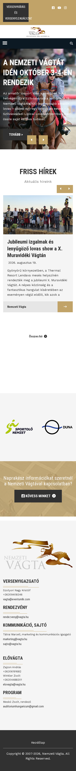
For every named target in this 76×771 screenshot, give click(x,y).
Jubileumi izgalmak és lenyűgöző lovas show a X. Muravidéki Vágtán (34, 248)
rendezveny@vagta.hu (16, 617)
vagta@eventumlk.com (16, 599)
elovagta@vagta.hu (14, 684)
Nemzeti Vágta (16, 307)
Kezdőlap (38, 742)
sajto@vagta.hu (12, 644)
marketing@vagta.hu (15, 639)
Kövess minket (38, 496)
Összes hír (36, 336)
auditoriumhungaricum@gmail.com (23, 706)
